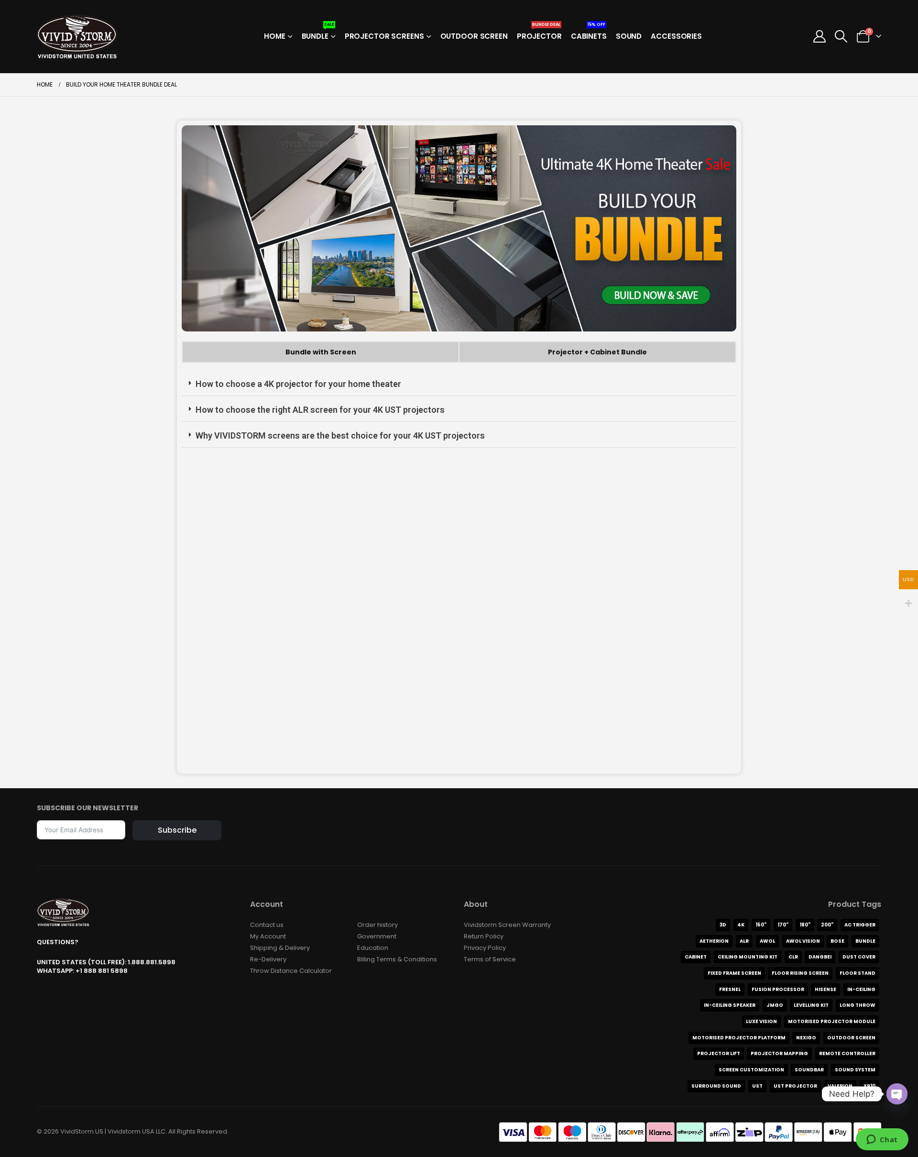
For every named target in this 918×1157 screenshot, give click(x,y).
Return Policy (483, 936)
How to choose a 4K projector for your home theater (298, 384)
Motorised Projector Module (831, 1021)
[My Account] (819, 36)
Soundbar (809, 1069)
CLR (793, 956)
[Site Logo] (77, 36)
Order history (377, 924)
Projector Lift (718, 1053)
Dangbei (820, 956)
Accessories (676, 36)
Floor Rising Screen (800, 973)
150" (760, 924)
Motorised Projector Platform (739, 1037)
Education (372, 947)
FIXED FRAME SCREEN (734, 973)
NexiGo (806, 1037)
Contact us (267, 924)
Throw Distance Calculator (291, 970)
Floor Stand (857, 973)
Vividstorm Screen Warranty (507, 924)
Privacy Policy (485, 947)
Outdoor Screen (474, 36)
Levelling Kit (811, 1005)
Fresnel (730, 989)
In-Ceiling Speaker (729, 1005)
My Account (268, 936)
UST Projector (795, 1086)
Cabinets (589, 33)
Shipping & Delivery (280, 947)
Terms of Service (490, 959)
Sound (629, 36)
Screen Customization (751, 1069)
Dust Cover (858, 956)
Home (274, 36)
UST (757, 1086)
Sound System (855, 1069)
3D (723, 924)
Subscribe (177, 830)
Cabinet (696, 956)
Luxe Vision (761, 1021)
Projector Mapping (779, 1053)
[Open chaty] (896, 1093)
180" (804, 924)
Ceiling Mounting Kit (747, 956)
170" (782, 924)
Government (376, 936)
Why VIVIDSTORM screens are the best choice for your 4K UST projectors (340, 435)
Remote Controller (847, 1053)
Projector (539, 33)
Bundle (318, 33)
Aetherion (714, 941)
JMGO (774, 1005)
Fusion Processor (778, 989)
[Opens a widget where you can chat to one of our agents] (881, 1140)
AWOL (767, 941)
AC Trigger (859, 924)
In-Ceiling (861, 989)
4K (740, 924)
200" (827, 924)
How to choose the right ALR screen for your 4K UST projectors (320, 410)
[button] (841, 36)
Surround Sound (716, 1086)
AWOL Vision (803, 941)
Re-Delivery (268, 959)
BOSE (837, 941)
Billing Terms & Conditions (397, 959)
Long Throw (857, 1005)
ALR (744, 941)
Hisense (825, 989)
